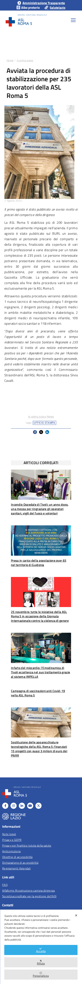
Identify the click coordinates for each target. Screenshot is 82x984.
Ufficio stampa (44, 422)
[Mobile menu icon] (73, 20)
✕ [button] (76, 915)
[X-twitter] (38, 806)
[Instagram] (13, 806)
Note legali (9, 834)
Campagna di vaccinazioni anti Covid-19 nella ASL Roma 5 (38, 692)
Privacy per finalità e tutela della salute (26, 845)
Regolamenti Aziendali (16, 868)
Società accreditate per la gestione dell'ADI (29, 896)
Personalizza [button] (41, 975)
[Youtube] (30, 806)
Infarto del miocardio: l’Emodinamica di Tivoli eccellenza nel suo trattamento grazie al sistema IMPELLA (40, 672)
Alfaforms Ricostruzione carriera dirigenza (28, 890)
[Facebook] (5, 806)
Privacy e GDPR (11, 840)
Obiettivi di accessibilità (17, 857)
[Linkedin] (22, 806)
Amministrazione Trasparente (44, 3)
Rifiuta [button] (41, 963)
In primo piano (37, 416)
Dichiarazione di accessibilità (20, 862)
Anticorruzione (11, 851)
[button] (35, 432)
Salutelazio (57, 7)
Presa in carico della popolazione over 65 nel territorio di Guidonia (38, 562)
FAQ (5, 885)
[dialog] (41, 947)
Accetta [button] (41, 951)
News (50, 416)
